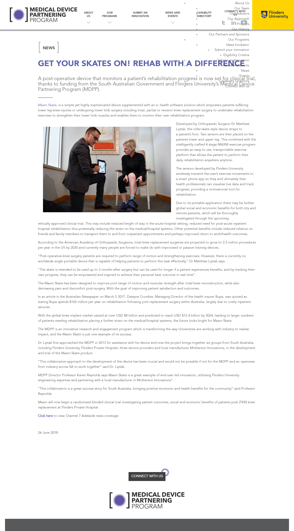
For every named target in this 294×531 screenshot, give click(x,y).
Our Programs (238, 40)
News (245, 71)
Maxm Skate (47, 105)
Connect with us (237, 86)
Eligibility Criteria (236, 55)
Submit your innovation (232, 50)
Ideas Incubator (237, 45)
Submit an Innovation (233, 60)
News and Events (236, 65)
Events (244, 76)
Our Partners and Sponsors (229, 34)
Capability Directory (234, 81)
